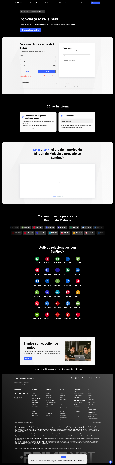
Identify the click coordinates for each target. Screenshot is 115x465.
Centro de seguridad (92, 409)
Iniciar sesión (87, 2)
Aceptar (63, 456)
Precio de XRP (34, 404)
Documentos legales (92, 407)
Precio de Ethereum (35, 402)
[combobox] (38, 61)
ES (81, 2)
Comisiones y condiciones (51, 402)
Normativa (90, 395)
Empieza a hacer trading (30, 30)
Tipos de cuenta (49, 411)
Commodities (62, 395)
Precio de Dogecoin (35, 406)
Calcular (47, 71)
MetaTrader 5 (48, 395)
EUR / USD (33, 409)
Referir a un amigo (91, 416)
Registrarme (96, 2)
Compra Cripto (34, 395)
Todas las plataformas (50, 397)
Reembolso (48, 415)
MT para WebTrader (63, 417)
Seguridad (47, 406)
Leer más (58, 456)
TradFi (61, 404)
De (20, 59)
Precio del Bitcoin (35, 400)
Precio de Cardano (35, 408)
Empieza (27, 358)
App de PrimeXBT (49, 393)
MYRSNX (54, 196)
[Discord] (99, 378)
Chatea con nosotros (53, 369)
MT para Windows (63, 415)
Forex (61, 391)
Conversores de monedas (79, 393)
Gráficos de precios (77, 391)
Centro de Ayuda (76, 369)
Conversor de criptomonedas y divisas (34, 11)
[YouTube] (86, 378)
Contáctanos (90, 405)
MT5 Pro (61, 419)
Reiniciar (28, 71)
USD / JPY (33, 411)
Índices (61, 393)
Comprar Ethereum (77, 413)
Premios (89, 397)
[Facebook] (82, 378)
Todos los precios (35, 415)
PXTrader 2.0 (48, 391)
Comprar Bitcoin (77, 411)
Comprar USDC (76, 416)
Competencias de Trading (93, 418)
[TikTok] (89, 378)
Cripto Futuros (34, 391)
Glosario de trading (77, 406)
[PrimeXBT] (18, 2)
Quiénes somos (91, 391)
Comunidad (90, 393)
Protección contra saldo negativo (52, 409)
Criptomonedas (63, 399)
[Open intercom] (110, 462)
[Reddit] (96, 378)
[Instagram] (75, 378)
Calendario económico (78, 395)
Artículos (75, 404)
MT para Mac (62, 413)
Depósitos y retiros (49, 404)
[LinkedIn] (79, 378)
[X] (72, 378)
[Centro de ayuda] (79, 3)
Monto (21, 55)
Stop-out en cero (49, 413)
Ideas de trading (77, 397)
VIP (46, 408)
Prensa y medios (91, 399)
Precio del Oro (34, 413)
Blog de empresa (91, 404)
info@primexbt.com (25, 382)
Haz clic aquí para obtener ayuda (24, 378)
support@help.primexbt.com (27, 384)
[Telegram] (92, 378)
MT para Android (63, 409)
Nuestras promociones (92, 414)
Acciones (61, 397)
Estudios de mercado (78, 402)
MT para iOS (62, 411)
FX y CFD (33, 393)
